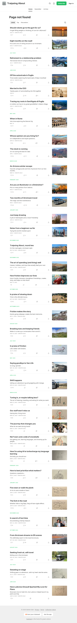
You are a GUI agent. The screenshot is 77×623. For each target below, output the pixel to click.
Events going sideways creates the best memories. (26, 314)
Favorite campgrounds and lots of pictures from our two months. (28, 170)
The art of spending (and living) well (25, 263)
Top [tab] (18, 22)
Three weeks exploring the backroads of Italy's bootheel (28, 78)
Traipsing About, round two (22, 245)
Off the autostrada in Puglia (22, 75)
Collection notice (50, 610)
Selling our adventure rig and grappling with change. (27, 383)
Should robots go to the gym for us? (25, 28)
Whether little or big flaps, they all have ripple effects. (27, 503)
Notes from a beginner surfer (22, 228)
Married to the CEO (18, 88)
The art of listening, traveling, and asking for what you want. (29, 400)
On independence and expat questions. (22, 138)
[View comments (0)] (23, 285)
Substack (29, 619)
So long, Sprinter (15, 366)
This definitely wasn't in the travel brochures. (24, 538)
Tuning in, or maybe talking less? (24, 398)
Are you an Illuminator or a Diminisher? (26, 185)
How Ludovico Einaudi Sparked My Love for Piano (28, 588)
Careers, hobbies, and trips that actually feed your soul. (28, 265)
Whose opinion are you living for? (24, 136)
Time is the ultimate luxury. (19, 297)
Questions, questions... (17, 473)
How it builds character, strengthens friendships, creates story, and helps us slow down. (28, 279)
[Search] (50, 3)
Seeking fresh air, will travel (22, 552)
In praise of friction (18, 346)
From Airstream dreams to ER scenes (26, 535)
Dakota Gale (18, 32)
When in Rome (16, 119)
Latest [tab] (13, 22)
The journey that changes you (23, 424)
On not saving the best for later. (20, 151)
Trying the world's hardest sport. (20, 231)
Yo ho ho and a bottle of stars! (19, 490)
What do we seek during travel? (20, 426)
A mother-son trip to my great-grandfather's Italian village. (29, 104)
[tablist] (19, 22)
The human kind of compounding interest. (23, 61)
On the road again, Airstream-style (21, 248)
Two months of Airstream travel (23, 198)
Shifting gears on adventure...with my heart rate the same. (29, 572)
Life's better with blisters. (18, 348)
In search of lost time (19, 518)
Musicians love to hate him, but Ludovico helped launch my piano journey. (29, 593)
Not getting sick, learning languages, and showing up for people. (28, 440)
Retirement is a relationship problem (25, 58)
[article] (38, 31)
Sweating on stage (18, 570)
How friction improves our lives (23, 276)
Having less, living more (18, 413)
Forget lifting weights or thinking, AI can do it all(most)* (28, 30)
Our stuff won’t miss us (20, 411)
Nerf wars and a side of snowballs (24, 437)
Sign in (71, 3)
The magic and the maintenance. (20, 200)
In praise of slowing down (21, 294)
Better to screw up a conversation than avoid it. (25, 331)
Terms (42, 610)
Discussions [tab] (24, 22)
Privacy (37, 610)
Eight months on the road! (21, 41)
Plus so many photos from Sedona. (21, 187)
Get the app (48, 614)
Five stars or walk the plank (21, 488)
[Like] (11, 285)
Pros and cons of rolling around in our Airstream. (26, 43)
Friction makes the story (20, 311)
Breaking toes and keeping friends (25, 329)
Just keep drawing (18, 215)
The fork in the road (18, 501)
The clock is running (19, 149)
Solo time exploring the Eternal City (21, 121)
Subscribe (61, 3)
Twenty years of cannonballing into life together (25, 91)
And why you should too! (18, 456)
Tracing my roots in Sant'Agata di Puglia (27, 101)
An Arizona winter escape (21, 166)
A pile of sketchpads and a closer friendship (24, 218)
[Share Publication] (54, 3)
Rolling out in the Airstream (19, 555)
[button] (30, 9)
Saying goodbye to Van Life (21, 363)
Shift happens (16, 380)
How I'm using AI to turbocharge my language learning (29, 452)
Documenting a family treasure (20, 521)
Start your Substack (33, 614)
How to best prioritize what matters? (25, 471)
